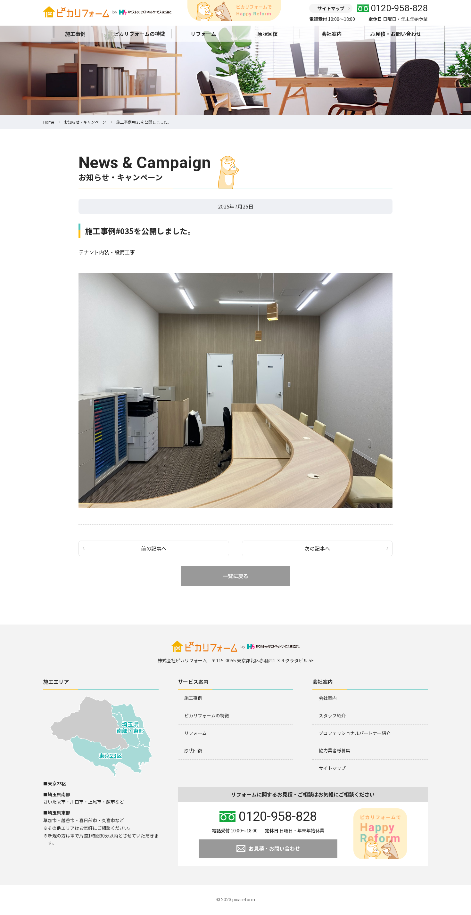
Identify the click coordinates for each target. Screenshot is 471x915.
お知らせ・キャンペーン (85, 122)
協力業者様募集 (334, 750)
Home (48, 122)
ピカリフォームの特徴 (139, 33)
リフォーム (203, 33)
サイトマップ (331, 8)
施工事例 (75, 33)
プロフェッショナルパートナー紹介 (355, 733)
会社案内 (331, 33)
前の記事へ (154, 548)
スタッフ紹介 (332, 715)
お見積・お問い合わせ (395, 33)
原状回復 (267, 33)
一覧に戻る (235, 576)
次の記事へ (317, 548)
